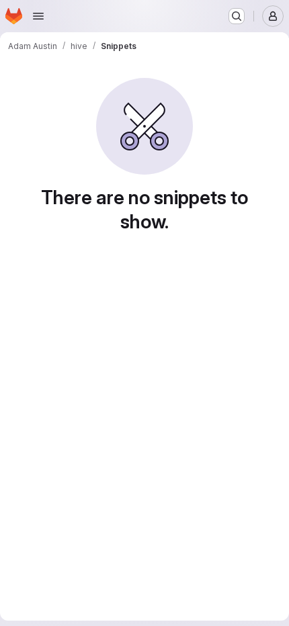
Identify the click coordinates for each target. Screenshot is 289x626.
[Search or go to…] (237, 16)
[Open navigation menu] (38, 16)
